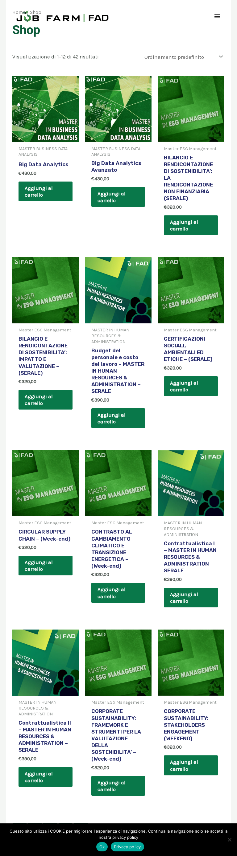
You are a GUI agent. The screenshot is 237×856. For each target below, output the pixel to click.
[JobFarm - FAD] (63, 16)
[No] (229, 840)
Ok (102, 846)
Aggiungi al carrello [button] (39, 191)
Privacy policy (127, 846)
